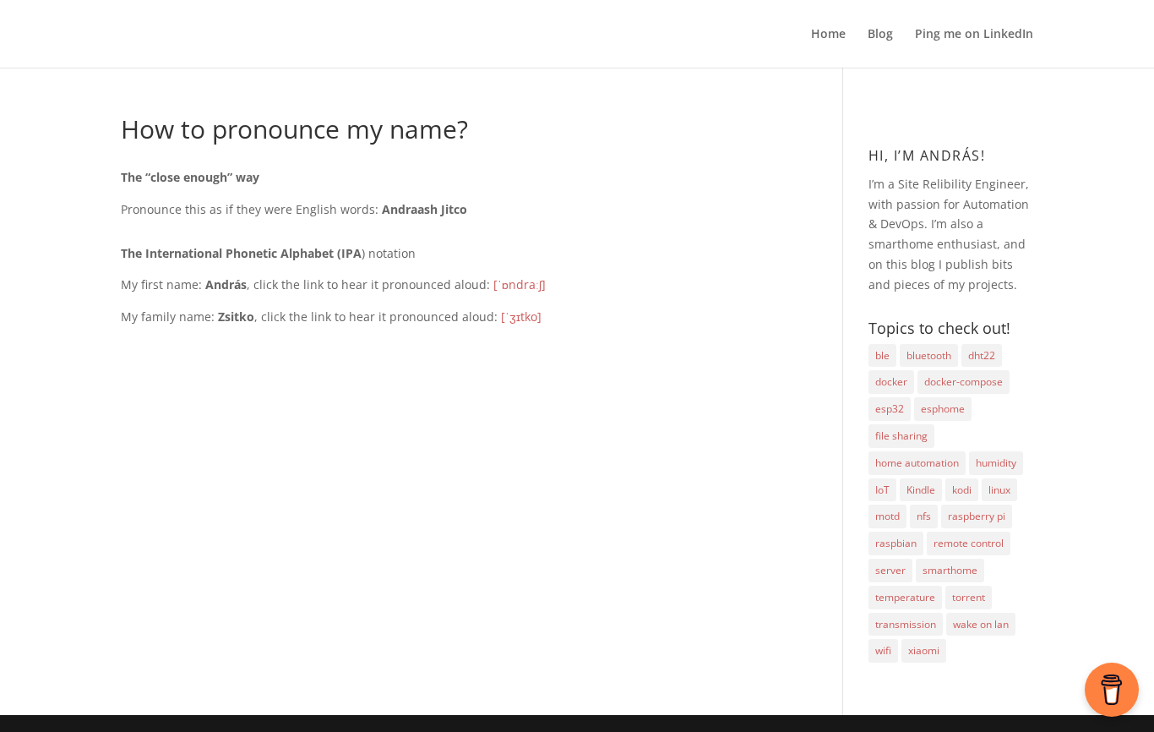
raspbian (896, 543)
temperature (905, 597)
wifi (883, 650)
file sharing (901, 436)
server (890, 570)
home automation (917, 463)
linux (999, 490)
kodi (962, 490)
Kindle (920, 490)
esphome (943, 409)
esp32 (889, 409)
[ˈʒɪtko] (521, 317)
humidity (996, 463)
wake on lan (981, 624)
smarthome (950, 570)
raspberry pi (976, 516)
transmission (905, 624)
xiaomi (923, 650)
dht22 (981, 355)
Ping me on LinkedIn (974, 34)
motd (887, 516)
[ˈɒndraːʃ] (519, 284)
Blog (880, 34)
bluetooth (928, 355)
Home (828, 34)
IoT (882, 490)
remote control (969, 543)
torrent (968, 597)
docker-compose (963, 381)
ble (882, 355)
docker (891, 381)
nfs (924, 516)
